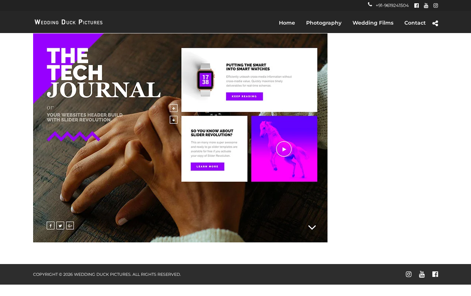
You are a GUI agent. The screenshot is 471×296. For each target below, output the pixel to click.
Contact (415, 22)
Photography (323, 22)
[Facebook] (416, 5)
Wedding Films (373, 22)
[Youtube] (426, 5)
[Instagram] (435, 5)
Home (287, 22)
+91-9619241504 (392, 5)
